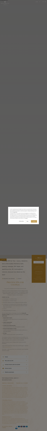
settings (26, 218)
